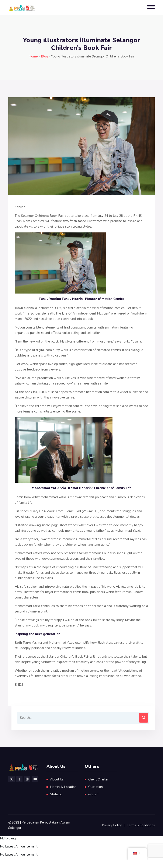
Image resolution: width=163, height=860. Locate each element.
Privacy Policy (112, 825)
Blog (44, 56)
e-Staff (93, 794)
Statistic (56, 794)
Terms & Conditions (141, 825)
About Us (57, 779)
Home (33, 56)
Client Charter (98, 779)
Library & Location (63, 787)
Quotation (95, 787)
